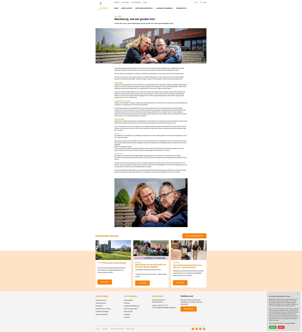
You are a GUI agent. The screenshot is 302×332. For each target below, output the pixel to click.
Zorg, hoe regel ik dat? (130, 309)
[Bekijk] (151, 202)
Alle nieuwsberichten (194, 236)
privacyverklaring (291, 323)
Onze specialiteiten (102, 314)
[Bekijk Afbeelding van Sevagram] (151, 46)
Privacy (98, 329)
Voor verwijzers (125, 2)
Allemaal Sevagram (164, 8)
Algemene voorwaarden (117, 329)
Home (116, 8)
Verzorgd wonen (101, 303)
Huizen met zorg (101, 300)
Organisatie (180, 8)
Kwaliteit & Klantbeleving (131, 306)
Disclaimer (105, 329)
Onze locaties (126, 8)
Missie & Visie (128, 311)
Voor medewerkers (136, 2)
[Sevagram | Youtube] (204, 329)
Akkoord (273, 327)
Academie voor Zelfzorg (103, 309)
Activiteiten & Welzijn (102, 311)
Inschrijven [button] (188, 309)
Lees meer (105, 282)
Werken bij (116, 2)
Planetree (127, 303)
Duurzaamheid (128, 300)
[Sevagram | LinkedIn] (196, 329)
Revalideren (99, 306)
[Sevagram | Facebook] (193, 329)
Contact (145, 2)
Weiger (281, 327)
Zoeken (204, 2)
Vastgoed (127, 314)
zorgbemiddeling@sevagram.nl (166, 307)
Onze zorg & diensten (143, 8)
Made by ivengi (130, 329)
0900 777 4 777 (163, 305)
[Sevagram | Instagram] (200, 329)
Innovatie (127, 317)
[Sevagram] (103, 6)
